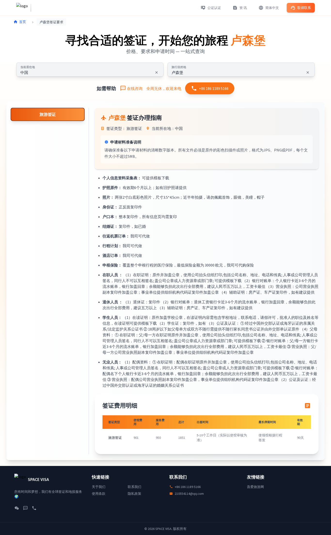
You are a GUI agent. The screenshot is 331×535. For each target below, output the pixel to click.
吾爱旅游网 (255, 487)
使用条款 (98, 493)
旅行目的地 (179, 67)
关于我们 (98, 487)
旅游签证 (47, 114)
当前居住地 (27, 67)
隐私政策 (134, 493)
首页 (22, 22)
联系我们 (134, 487)
